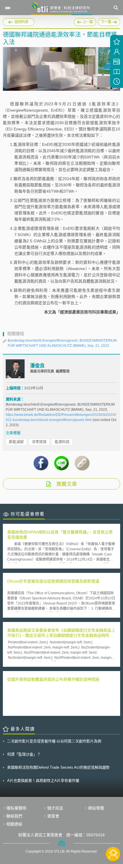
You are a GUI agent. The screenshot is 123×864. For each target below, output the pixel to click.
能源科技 (62, 442)
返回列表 (21, 22)
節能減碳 (16, 442)
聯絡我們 (14, 816)
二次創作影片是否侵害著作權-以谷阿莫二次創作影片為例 (54, 741)
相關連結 (14, 824)
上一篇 (85, 21)
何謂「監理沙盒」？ (24, 754)
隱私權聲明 (16, 808)
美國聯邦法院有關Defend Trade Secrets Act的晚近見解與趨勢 (58, 767)
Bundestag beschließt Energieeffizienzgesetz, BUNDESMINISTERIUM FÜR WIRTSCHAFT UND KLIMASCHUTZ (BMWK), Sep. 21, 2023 (62, 343)
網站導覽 (96, 808)
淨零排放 (39, 442)
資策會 (53, 816)
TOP (113, 835)
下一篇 (109, 21)
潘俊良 (37, 365)
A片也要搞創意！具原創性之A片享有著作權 (43, 780)
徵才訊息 (55, 808)
